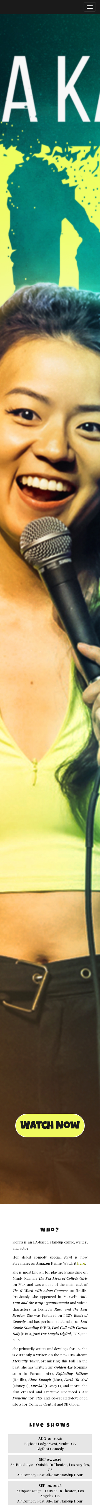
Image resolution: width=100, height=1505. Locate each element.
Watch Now (50, 1126)
